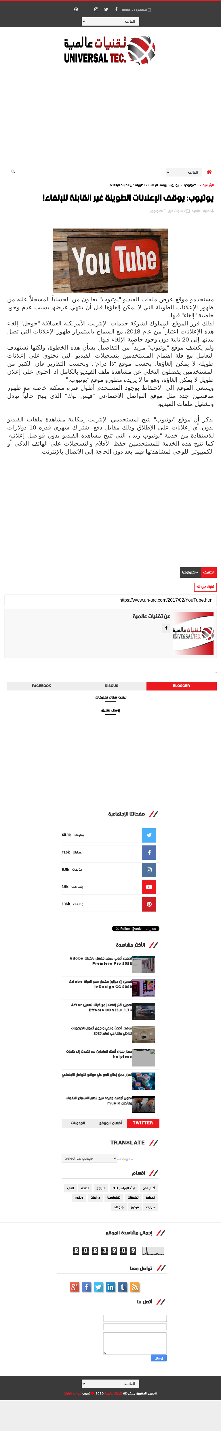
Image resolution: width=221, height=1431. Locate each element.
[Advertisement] (111, 116)
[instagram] (96, 9)
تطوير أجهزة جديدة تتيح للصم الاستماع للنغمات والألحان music (99, 1101)
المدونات (78, 1123)
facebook (41, 686)
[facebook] (116, 9)
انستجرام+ (74, 1287)
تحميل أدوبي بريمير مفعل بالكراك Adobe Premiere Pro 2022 (101, 961)
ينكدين (110, 1287)
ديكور (79, 1198)
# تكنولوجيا (190, 572)
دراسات (95, 1198)
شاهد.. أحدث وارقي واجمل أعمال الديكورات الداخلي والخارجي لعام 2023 (101, 1031)
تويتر (98, 1287)
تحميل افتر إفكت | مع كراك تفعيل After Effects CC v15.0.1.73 (101, 1008)
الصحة (85, 1188)
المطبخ (150, 1198)
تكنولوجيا (190, 185)
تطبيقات (133, 1198)
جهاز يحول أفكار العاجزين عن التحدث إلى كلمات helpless (99, 1054)
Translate (132, 1159)
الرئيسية (208, 185)
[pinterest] (76, 9)
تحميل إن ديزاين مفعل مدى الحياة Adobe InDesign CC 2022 (100, 984)
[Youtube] (86, 6)
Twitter (143, 1123)
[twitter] (106, 9)
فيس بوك (86, 1287)
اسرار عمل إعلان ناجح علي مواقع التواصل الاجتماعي (97, 1075)
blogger (181, 686)
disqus (111, 686)
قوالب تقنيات (72, 1394)
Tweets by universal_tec (157, 1132)
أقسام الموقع (110, 1123)
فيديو (135, 1207)
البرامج (100, 1188)
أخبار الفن (149, 1188)
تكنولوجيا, (156, 211)
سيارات (150, 1207)
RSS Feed (134, 1287)
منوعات (119, 1207)
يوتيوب (122, 1287)
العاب (70, 1188)
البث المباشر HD (124, 1188)
